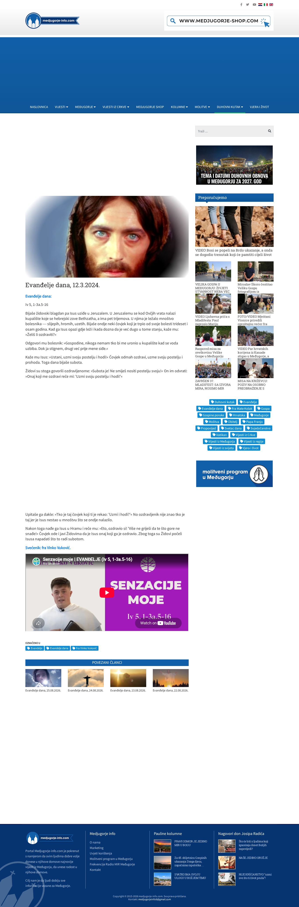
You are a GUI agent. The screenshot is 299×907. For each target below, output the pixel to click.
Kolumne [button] (178, 107)
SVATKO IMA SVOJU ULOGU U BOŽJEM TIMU (190, 876)
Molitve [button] (201, 107)
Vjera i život (259, 107)
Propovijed (208, 428)
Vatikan (221, 435)
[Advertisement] (156, 68)
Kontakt (95, 870)
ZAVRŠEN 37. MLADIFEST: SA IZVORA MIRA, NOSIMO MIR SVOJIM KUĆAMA (213, 386)
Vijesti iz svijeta (223, 448)
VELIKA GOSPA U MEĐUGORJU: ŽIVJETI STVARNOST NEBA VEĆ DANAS (212, 289)
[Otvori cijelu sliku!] (107, 236)
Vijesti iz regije (253, 441)
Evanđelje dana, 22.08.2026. (170, 690)
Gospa (265, 408)
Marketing (97, 848)
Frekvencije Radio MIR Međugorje (112, 864)
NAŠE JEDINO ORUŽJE (253, 858)
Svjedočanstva (261, 428)
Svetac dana (233, 428)
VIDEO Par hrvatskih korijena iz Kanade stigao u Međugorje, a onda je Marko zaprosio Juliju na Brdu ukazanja (255, 356)
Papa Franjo (254, 422)
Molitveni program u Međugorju (111, 859)
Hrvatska (239, 415)
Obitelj (232, 422)
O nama (95, 842)
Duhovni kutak (224, 402)
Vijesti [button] (60, 107)
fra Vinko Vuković (86, 648)
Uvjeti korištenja (101, 853)
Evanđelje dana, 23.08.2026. (128, 690)
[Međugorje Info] (52, 20)
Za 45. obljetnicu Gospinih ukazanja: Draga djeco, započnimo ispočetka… (190, 861)
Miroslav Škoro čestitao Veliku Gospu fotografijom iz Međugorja (255, 289)
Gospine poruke (213, 415)
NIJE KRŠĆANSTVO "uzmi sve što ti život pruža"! (255, 876)
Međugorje (261, 415)
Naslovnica (39, 107)
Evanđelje (36, 648)
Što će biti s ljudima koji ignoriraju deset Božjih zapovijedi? (253, 845)
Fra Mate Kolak (242, 408)
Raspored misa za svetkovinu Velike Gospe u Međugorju (209, 352)
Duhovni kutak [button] (228, 107)
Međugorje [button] (84, 107)
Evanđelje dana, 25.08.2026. (43, 690)
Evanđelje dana (59, 648)
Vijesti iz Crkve (245, 435)
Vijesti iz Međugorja (221, 441)
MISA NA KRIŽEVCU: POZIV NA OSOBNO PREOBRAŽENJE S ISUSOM (253, 386)
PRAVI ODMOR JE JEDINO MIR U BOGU (190, 843)
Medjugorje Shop (150, 107)
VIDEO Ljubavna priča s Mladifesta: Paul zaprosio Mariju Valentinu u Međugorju (212, 321)
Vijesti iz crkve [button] (114, 107)
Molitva (214, 422)
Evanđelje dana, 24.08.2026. (85, 690)
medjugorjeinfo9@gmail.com (154, 899)
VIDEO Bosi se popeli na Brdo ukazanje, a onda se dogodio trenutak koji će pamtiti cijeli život (234, 252)
